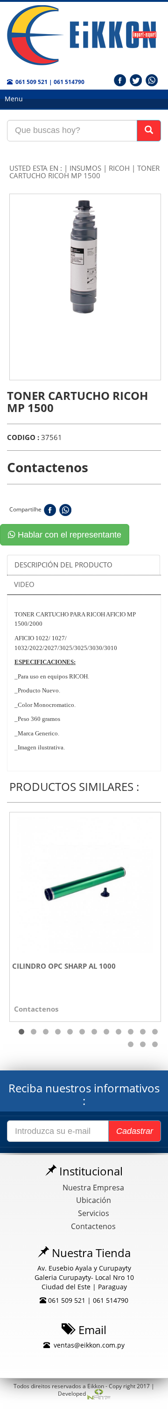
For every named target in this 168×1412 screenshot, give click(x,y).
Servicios (93, 1213)
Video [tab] (24, 584)
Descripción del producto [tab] (63, 564)
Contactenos (93, 1226)
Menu (14, 98)
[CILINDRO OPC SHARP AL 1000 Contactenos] (85, 883)
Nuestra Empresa (93, 1187)
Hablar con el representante (68, 534)
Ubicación (93, 1200)
